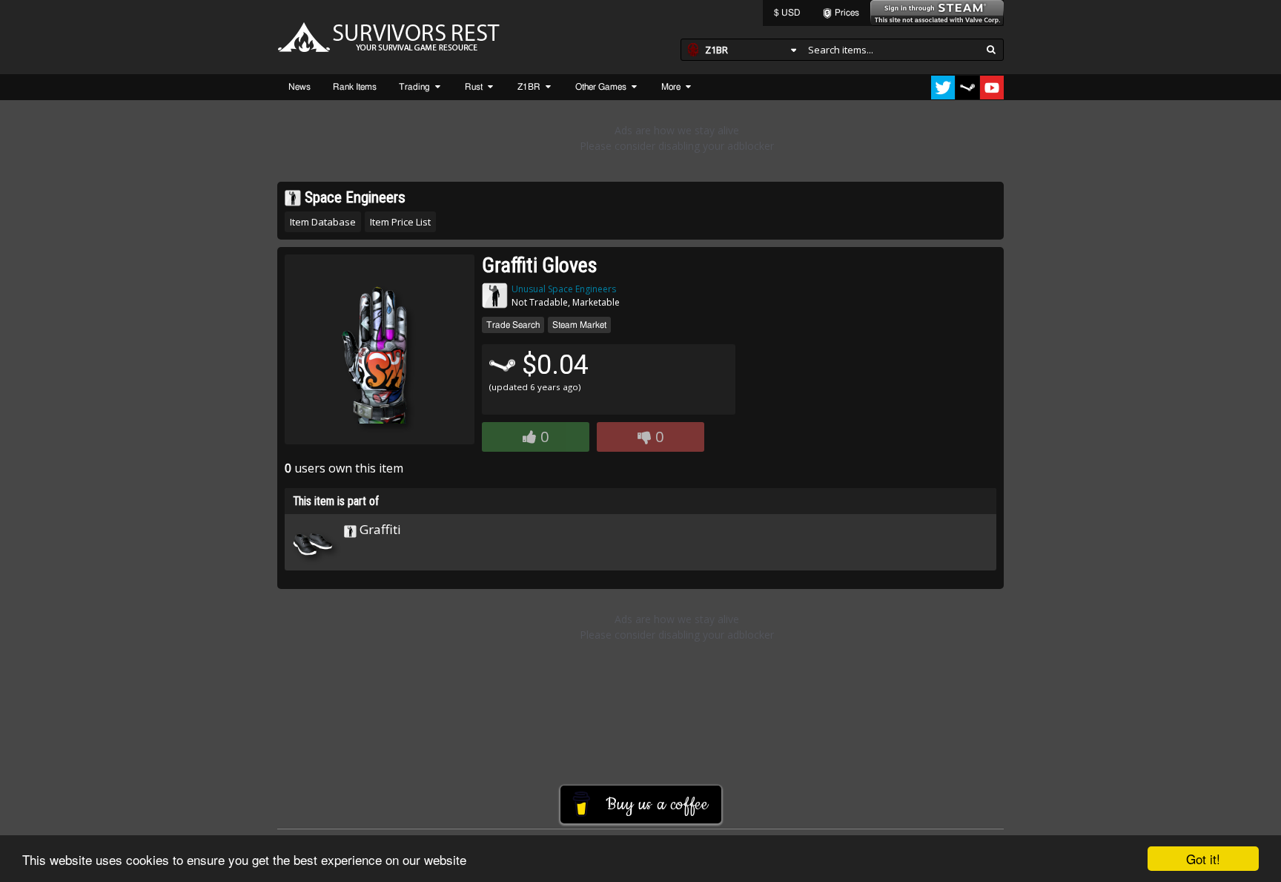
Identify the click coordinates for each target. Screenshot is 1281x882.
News (299, 86)
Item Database (323, 221)
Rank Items (355, 86)
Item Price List (400, 221)
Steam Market (579, 324)
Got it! (1203, 858)
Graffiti (379, 529)
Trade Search (513, 324)
